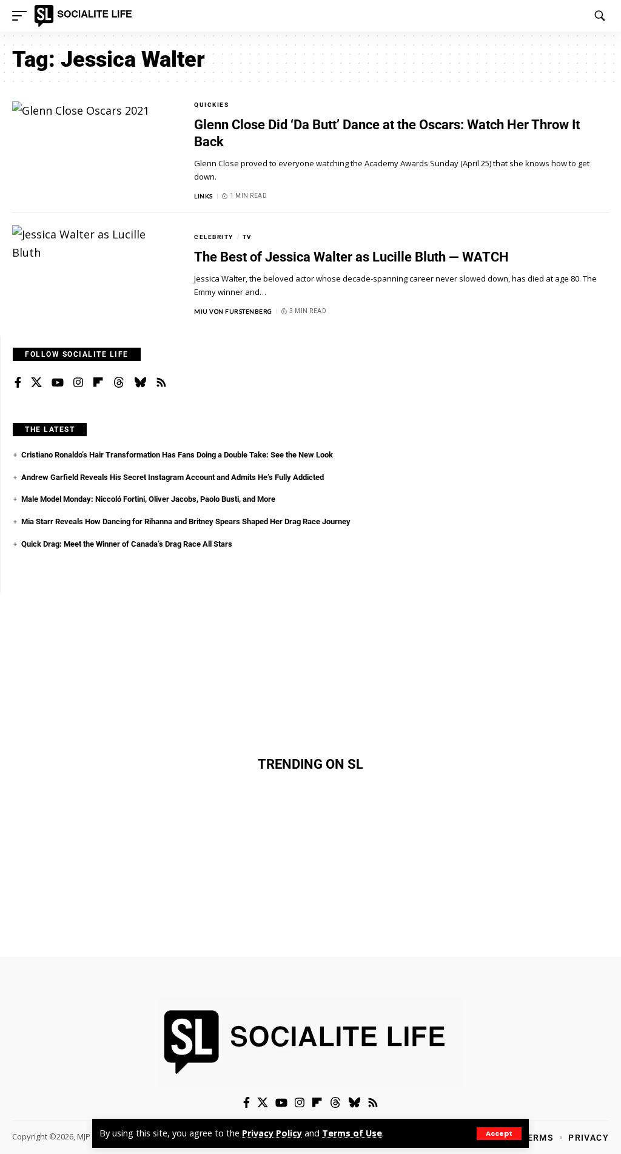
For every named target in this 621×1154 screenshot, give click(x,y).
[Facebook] (18, 383)
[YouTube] (57, 383)
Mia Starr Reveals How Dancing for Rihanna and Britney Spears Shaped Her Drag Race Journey (186, 521)
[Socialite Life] (85, 16)
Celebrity (213, 237)
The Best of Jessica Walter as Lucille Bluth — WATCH (351, 257)
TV (247, 237)
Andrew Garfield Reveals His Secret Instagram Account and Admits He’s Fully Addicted (172, 477)
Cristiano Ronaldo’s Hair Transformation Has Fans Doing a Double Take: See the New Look (177, 454)
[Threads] (119, 383)
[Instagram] (78, 383)
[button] (499, 1133)
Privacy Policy (272, 1133)
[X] (36, 383)
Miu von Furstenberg (233, 311)
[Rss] (161, 383)
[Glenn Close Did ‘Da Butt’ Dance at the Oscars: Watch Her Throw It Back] (94, 150)
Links (203, 196)
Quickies (211, 104)
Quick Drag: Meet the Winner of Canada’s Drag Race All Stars (126, 543)
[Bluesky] (140, 383)
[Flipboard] (98, 383)
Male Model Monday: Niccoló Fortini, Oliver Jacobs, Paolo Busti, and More (148, 499)
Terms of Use (352, 1133)
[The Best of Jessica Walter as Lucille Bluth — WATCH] (94, 274)
